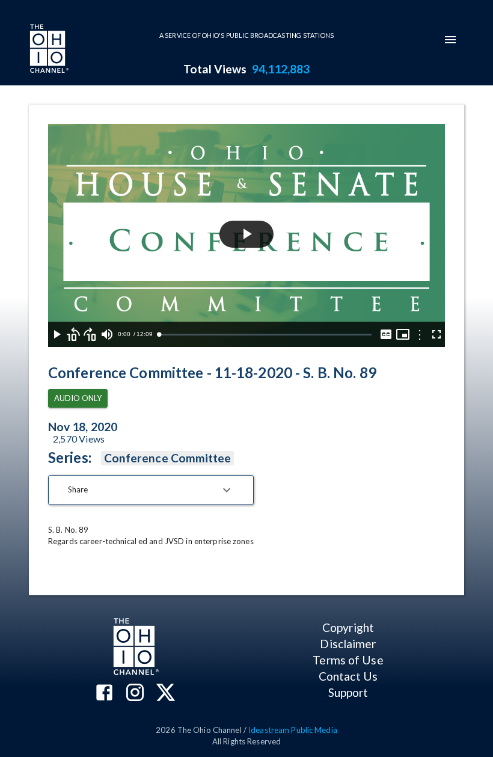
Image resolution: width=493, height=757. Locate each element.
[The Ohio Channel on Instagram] (134, 693)
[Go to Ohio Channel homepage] (48, 50)
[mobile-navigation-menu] (450, 40)
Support (348, 692)
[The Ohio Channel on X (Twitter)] (165, 693)
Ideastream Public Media (292, 730)
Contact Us (348, 676)
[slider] (265, 335)
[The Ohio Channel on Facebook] (104, 693)
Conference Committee (167, 458)
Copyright (348, 627)
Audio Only (78, 398)
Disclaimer (348, 643)
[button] (151, 490)
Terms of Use (348, 660)
